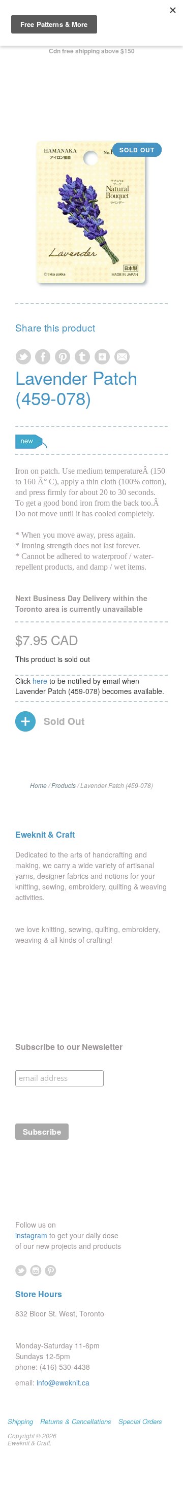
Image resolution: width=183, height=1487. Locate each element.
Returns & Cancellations (75, 1421)
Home (38, 785)
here (40, 681)
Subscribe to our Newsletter (69, 1046)
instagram (32, 1235)
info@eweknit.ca (63, 1382)
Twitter (21, 1270)
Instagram (36, 1270)
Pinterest (50, 1270)
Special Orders (140, 1421)
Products (63, 785)
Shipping (20, 1421)
